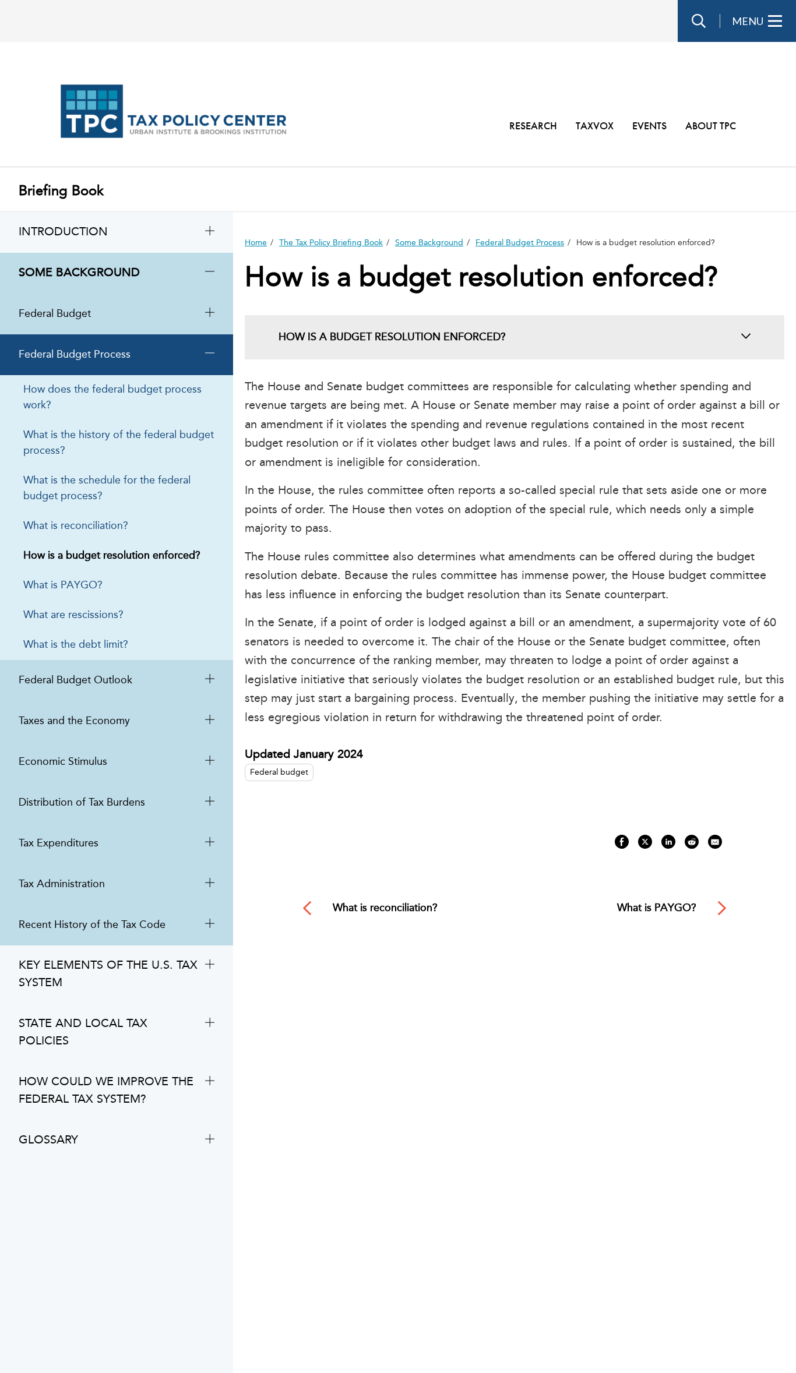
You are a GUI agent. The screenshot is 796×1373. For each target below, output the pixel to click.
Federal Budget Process (520, 243)
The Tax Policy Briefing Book (331, 243)
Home (256, 243)
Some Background (429, 243)
